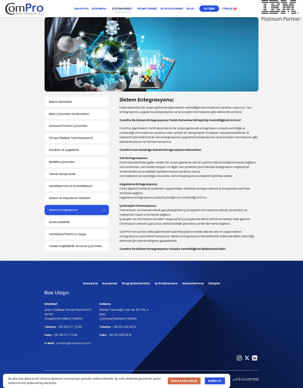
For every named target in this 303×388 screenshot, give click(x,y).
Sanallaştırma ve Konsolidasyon (70, 186)
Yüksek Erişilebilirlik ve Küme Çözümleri (75, 246)
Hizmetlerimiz (147, 8)
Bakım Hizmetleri (60, 102)
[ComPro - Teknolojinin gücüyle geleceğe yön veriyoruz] (24, 8)
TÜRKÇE (227, 8)
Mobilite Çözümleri (62, 162)
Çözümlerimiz (122, 8)
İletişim (209, 8)
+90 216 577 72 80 (70, 327)
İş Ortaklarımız (171, 8)
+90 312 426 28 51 (124, 327)
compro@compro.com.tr (73, 343)
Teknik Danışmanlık (62, 174)
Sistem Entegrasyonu (63, 210)
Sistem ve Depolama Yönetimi (69, 198)
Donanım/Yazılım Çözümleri (68, 126)
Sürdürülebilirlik (59, 222)
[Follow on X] (247, 358)
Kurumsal (99, 8)
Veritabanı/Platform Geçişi (67, 234)
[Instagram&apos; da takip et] (239, 358)
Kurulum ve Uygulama (64, 150)
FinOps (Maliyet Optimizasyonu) (71, 138)
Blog (190, 8)
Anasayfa (81, 8)
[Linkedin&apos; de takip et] (254, 358)
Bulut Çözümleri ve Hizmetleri (69, 114)
